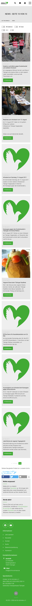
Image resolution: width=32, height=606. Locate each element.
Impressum (8, 550)
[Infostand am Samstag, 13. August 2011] (16, 158)
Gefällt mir (10, 26)
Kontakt (7, 541)
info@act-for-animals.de (13, 570)
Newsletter (13, 488)
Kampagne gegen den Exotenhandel (14, 186)
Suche (7, 544)
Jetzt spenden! (9, 534)
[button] (6, 476)
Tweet (22, 26)
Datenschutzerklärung (11, 547)
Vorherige (15, 463)
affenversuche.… (13, 397)
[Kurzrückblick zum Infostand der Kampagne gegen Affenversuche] (16, 368)
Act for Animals (6, 20)
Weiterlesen (9, 80)
